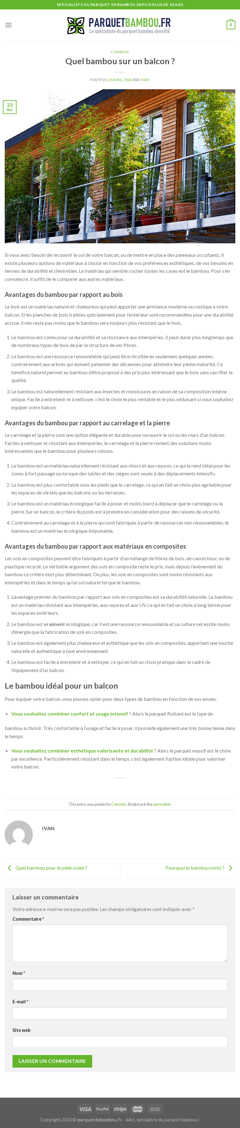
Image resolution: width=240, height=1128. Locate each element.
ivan (144, 80)
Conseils (120, 52)
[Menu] (8, 25)
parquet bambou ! (182, 1119)
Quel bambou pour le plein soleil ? (51, 868)
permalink (162, 804)
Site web (21, 1030)
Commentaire (28, 919)
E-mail (20, 1001)
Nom (18, 973)
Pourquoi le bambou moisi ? (195, 868)
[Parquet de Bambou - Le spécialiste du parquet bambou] (120, 25)
